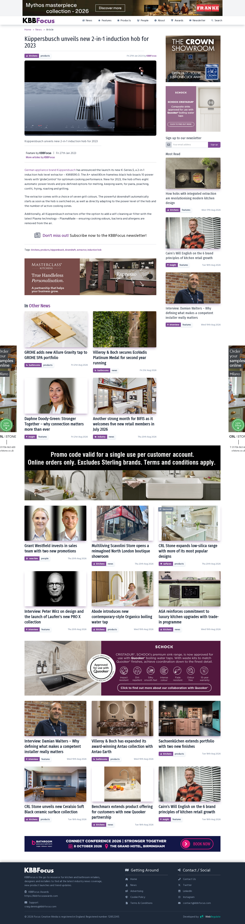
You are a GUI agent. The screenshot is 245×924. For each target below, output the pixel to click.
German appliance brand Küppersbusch (50, 170)
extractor (81, 250)
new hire (33, 558)
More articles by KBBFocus (40, 157)
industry (102, 436)
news (114, 370)
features (42, 436)
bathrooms (34, 365)
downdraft (70, 250)
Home (28, 29)
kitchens (33, 56)
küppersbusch (57, 250)
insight (31, 436)
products (45, 56)
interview (174, 324)
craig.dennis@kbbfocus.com (40, 906)
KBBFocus (151, 56)
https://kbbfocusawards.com (41, 896)
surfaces (167, 564)
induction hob (95, 250)
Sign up (214, 144)
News (39, 29)
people (44, 558)
